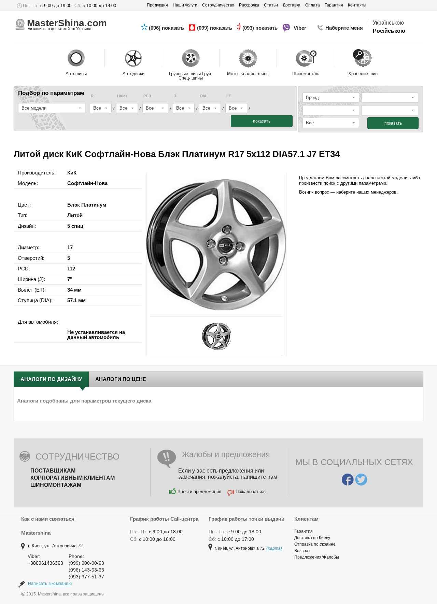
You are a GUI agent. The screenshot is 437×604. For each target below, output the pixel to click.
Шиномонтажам (55, 485)
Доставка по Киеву (312, 537)
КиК (71, 172)
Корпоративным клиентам (72, 478)
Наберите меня (344, 28)
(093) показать (260, 28)
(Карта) (274, 548)
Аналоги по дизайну (51, 379)
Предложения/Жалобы (316, 557)
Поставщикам (52, 471)
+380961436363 (45, 563)
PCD (147, 96)
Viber (300, 28)
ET (228, 96)
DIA (203, 96)
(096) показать (167, 28)
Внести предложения (199, 491)
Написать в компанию (50, 583)
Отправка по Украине (315, 544)
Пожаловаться (251, 491)
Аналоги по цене (120, 379)
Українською (388, 23)
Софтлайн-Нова (87, 183)
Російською (389, 31)
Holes (122, 96)
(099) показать (215, 28)
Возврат (302, 550)
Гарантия (303, 531)
